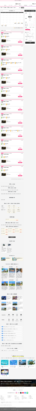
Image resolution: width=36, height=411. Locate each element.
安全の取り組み (2, 398)
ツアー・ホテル (10, 5)
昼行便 (30, 27)
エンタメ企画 (30, 5)
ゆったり (14, 209)
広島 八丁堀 (16, 350)
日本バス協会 (2, 345)
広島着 (4, 199)
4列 (18, 207)
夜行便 (33, 27)
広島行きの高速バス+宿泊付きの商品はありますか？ (9, 333)
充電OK (14, 212)
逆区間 (23, 7)
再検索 (30, 42)
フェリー (15, 5)
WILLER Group (2, 407)
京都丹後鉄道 (25, 5)
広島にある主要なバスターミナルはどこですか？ (9, 326)
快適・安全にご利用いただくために (24, 398)
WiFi (9, 212)
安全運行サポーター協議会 (7, 345)
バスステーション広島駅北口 (11, 350)
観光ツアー (20, 5)
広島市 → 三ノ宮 (11, 193)
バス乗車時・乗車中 (31, 398)
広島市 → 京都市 (3, 193)
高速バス (5, 5)
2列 (9, 207)
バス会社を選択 (30, 40)
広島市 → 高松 (19, 193)
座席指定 (18, 209)
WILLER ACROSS (14, 407)
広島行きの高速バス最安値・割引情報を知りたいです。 (10, 335)
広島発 (2, 199)
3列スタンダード (9, 40)
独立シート (9, 209)
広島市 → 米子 (15, 193)
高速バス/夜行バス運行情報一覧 (18, 0)
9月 (21, 10)
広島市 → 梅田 (7, 193)
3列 (13, 207)
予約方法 (3, 319)
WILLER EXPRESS (6, 407)
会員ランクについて (17, 398)
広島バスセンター (6, 350)
